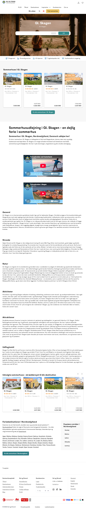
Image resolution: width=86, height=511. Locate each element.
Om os (66, 7)
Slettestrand (25, 445)
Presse (21, 487)
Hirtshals (48, 436)
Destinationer (35, 7)
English (73, 481)
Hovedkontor (23, 482)
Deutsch (73, 478)
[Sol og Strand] (9, 2)
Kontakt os (55, 484)
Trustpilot (5, 468)
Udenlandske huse (8, 487)
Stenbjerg (33, 445)
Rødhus (5, 443)
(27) (64, 33)
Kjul (19, 438)
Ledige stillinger (24, 489)
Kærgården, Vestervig (39, 438)
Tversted (15, 447)
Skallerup (18, 445)
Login (37, 482)
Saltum (10, 443)
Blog (4, 492)
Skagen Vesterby (43, 443)
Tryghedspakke (40, 487)
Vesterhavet (22, 431)
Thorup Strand (50, 445)
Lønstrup (30, 441)
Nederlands (74, 484)
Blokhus (9, 436)
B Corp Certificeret (25, 484)
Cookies (37, 507)
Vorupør (30, 447)
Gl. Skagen (8, 86)
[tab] (6, 84)
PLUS (20, 7)
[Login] (78, 3)
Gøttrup (35, 436)
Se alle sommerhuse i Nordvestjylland (15, 453)
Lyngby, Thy (18, 441)
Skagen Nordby (32, 443)
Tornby (5, 447)
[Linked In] (60, 489)
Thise (44, 445)
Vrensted (36, 447)
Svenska (73, 489)
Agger (4, 436)
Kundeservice (57, 7)
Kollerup (30, 438)
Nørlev (50, 441)
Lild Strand (10, 441)
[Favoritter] (82, 3)
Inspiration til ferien (9, 489)
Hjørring (5, 438)
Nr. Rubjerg (44, 441)
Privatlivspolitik (25, 507)
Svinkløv (39, 445)
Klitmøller (24, 438)
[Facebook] (57, 489)
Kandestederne (12, 438)
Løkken (25, 441)
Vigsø (25, 447)
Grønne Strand (27, 436)
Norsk (72, 486)
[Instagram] (53, 489)
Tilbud (26, 7)
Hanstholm (42, 436)
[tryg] (25, 501)
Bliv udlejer (32, 11)
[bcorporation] (30, 501)
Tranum (9, 447)
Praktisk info (40, 484)
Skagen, (15, 443)
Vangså (21, 447)
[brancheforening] (8, 501)
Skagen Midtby (22, 443)
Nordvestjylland (7, 427)
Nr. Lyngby (37, 441)
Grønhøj (20, 436)
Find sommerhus (52, 11)
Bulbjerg (14, 436)
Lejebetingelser (49, 507)
